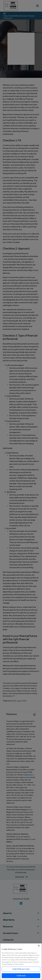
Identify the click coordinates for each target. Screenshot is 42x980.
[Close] (38, 945)
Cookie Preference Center (21, 969)
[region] (21, 961)
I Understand (21, 976)
